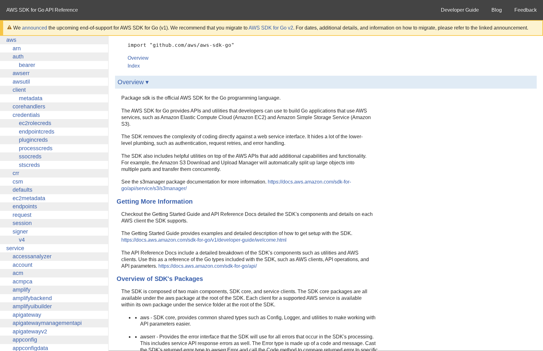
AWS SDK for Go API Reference (42, 10)
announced (34, 27)
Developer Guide (460, 10)
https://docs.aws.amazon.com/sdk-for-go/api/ (207, 266)
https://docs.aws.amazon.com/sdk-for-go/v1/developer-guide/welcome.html (204, 240)
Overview (138, 58)
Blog (496, 10)
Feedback (525, 10)
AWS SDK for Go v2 (271, 27)
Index (134, 66)
